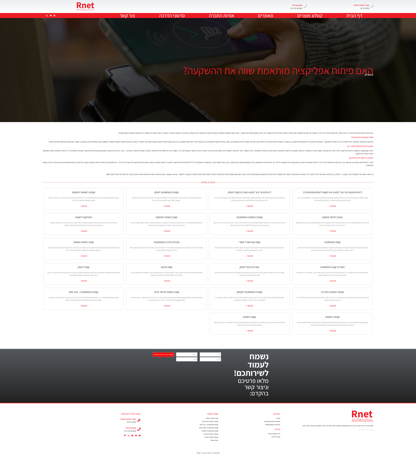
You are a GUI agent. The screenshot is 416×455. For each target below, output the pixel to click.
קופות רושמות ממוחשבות (249, 217)
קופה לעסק (83, 267)
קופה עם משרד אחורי (249, 242)
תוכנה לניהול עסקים (332, 217)
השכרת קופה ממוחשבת (332, 267)
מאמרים (265, 15)
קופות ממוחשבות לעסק (166, 192)
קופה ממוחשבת (332, 242)
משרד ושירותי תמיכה (361, 5)
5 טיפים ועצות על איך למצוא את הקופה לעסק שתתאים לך (332, 192)
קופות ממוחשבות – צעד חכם (83, 292)
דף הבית (354, 15)
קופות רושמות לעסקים (83, 192)
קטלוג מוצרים (309, 15)
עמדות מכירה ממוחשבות (166, 242)
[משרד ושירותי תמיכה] (372, 6)
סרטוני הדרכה (172, 15)
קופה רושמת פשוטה (83, 242)
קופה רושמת (249, 317)
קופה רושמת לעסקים (166, 217)
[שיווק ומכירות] (305, 6)
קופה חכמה (166, 267)
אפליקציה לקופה (83, 217)
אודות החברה (221, 15)
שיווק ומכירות (297, 5)
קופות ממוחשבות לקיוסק (249, 292)
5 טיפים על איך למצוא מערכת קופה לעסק (249, 192)
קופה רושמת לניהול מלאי (166, 292)
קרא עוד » (332, 206)
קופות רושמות (332, 317)
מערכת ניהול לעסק (249, 267)
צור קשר (127, 15)
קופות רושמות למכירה (332, 292)
